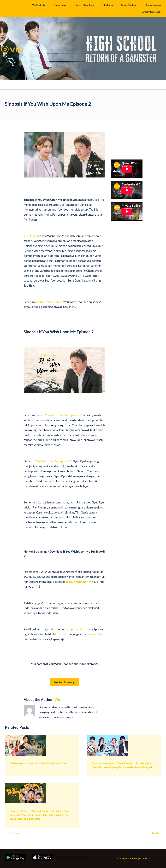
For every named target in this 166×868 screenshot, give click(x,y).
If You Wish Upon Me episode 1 (62, 415)
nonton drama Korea (48, 302)
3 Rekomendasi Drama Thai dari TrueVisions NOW (38, 763)
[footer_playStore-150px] (15, 856)
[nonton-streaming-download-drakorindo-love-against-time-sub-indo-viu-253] (107, 736)
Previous (13, 833)
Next (155, 833)
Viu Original (31, 236)
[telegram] (86, 859)
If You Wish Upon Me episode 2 (52, 461)
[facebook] (57, 859)
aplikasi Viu (77, 629)
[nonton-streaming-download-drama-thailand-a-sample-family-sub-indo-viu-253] (25, 736)
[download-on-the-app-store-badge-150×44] (42, 856)
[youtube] (80, 859)
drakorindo (61, 634)
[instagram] (69, 859)
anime (91, 603)
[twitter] (63, 859)
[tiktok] (74, 859)
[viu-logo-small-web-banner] (12, 44)
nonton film (95, 634)
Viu (37, 586)
